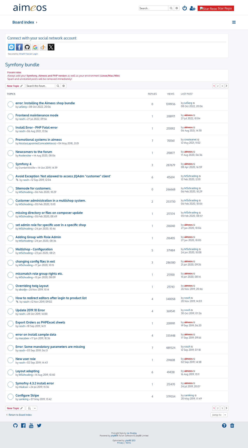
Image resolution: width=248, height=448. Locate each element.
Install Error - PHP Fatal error (37, 127)
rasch (22, 118)
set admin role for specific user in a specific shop (51, 225)
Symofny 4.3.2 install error (35, 383)
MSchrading (191, 175)
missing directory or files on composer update (49, 213)
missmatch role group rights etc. (39, 274)
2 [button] (218, 85)
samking (23, 399)
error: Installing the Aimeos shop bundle (45, 103)
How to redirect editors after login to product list (51, 298)
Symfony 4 (23, 164)
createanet (190, 139)
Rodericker (25, 155)
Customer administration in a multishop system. (51, 200)
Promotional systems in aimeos (39, 140)
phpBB (113, 435)
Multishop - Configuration (34, 249)
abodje (23, 289)
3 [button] (222, 85)
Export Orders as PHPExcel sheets (40, 322)
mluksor (23, 386)
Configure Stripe (27, 395)
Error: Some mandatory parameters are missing (50, 347)
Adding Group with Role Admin (38, 237)
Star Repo (225, 8)
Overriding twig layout (32, 286)
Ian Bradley (132, 433)
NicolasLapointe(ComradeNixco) (37, 143)
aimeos (188, 115)
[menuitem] (185, 9)
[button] (226, 86)
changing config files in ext (35, 261)
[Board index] (29, 7)
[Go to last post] (194, 102)
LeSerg (23, 106)
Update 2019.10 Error (30, 310)
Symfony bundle (22, 64)
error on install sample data (36, 334)
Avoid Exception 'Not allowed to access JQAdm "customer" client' (63, 176)
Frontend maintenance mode (37, 115)
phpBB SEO (130, 440)
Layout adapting (27, 371)
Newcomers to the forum (34, 152)
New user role (26, 359)
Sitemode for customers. (33, 188)
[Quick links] (234, 22)
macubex (24, 338)
